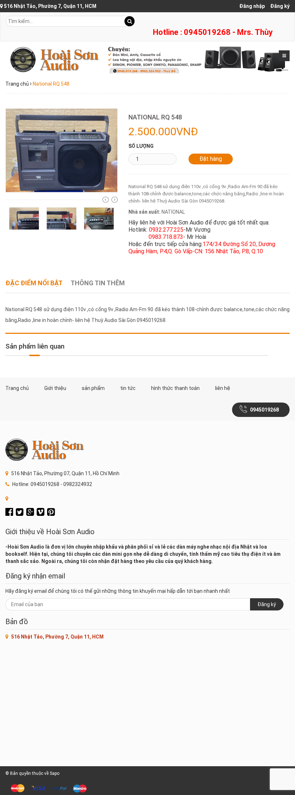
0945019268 (264, 410)
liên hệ (222, 388)
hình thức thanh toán (175, 388)
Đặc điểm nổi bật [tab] (34, 283)
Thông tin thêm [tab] (98, 283)
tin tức (128, 388)
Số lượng (141, 146)
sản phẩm (93, 388)
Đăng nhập (252, 6)
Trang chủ (17, 84)
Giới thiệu (55, 388)
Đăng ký (280, 6)
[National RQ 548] (61, 150)
